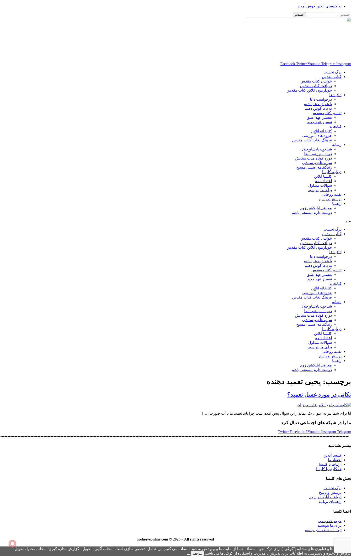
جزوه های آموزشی (317, 136)
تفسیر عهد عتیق (319, 117)
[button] (175, 221)
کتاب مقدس (331, 77)
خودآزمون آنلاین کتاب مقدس (309, 90)
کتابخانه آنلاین (321, 131)
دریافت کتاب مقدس (316, 86)
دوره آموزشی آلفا (318, 154)
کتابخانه (335, 126)
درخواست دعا (321, 99)
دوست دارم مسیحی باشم (312, 213)
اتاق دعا (335, 95)
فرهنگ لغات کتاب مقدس (312, 140)
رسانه (336, 145)
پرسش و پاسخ (330, 199)
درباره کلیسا (331, 172)
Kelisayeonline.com (152, 539)
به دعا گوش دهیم (318, 108)
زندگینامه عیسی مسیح (314, 167)
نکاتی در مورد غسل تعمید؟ (319, 394)
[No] (189, 554)
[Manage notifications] (12, 543)
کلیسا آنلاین (323, 176)
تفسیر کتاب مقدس (326, 113)
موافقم (197, 553)
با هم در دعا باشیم (317, 104)
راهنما (336, 203)
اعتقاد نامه (323, 181)
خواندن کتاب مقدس (316, 81)
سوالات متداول (320, 185)
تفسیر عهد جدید (319, 122)
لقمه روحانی (331, 194)
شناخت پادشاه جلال (316, 149)
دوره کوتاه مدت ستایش (313, 158)
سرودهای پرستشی (317, 163)
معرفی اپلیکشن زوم (316, 208)
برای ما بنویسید (320, 190)
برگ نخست (332, 72)
